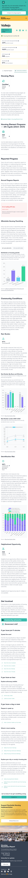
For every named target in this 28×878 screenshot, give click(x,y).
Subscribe (5, 864)
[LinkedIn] (20, 31)
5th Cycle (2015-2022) (18, 248)
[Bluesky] (23, 31)
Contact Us (14, 797)
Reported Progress (8, 70)
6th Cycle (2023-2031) (6, 248)
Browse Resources (14, 821)
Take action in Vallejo (5, 30)
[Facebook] (17, 31)
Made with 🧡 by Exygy (6, 874)
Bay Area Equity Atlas (10, 416)
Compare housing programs (14, 13)
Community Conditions (22, 70)
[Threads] (26, 31)
